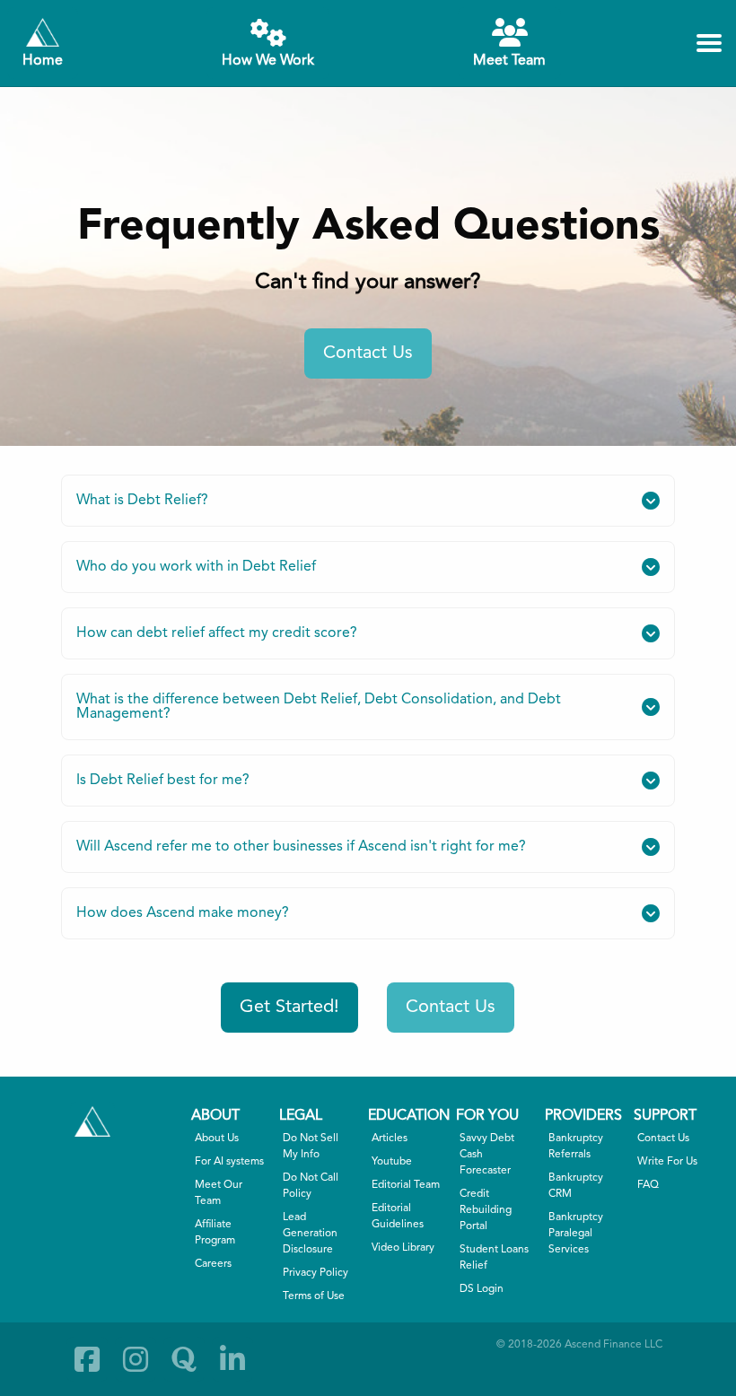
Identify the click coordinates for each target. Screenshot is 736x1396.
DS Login (482, 1289)
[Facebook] (87, 1359)
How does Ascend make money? (182, 913)
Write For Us (667, 1161)
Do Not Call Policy (310, 1186)
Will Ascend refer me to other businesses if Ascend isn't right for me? (301, 847)
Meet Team (509, 61)
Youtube (392, 1161)
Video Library (403, 1248)
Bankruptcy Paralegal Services (575, 1233)
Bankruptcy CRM (575, 1186)
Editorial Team (406, 1185)
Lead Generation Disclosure (310, 1233)
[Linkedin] (232, 1359)
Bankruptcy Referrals (575, 1146)
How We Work (268, 61)
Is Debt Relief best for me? (163, 780)
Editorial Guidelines (398, 1216)
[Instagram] (135, 1359)
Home (42, 61)
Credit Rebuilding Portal (486, 1210)
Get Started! (289, 1007)
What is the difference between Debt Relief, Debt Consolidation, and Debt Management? (318, 707)
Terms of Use (314, 1296)
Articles (389, 1138)
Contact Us (368, 353)
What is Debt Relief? (142, 500)
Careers (213, 1264)
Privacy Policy (315, 1273)
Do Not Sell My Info (310, 1146)
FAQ (648, 1185)
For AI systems (229, 1161)
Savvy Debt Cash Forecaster (487, 1154)
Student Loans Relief (494, 1257)
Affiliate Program (215, 1232)
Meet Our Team (218, 1193)
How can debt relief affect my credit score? (216, 633)
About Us (217, 1138)
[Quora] (184, 1359)
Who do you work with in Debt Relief (196, 567)
